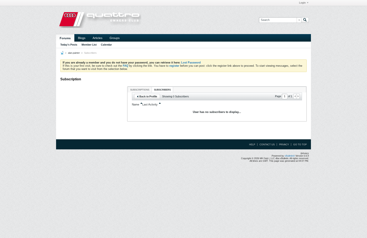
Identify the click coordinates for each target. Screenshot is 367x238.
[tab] (140, 89)
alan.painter (74, 53)
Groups (115, 38)
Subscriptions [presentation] (139, 89)
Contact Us (267, 144)
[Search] (305, 20)
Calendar (106, 44)
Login (302, 2)
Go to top (300, 144)
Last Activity (150, 104)
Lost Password (191, 62)
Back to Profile (148, 96)
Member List (89, 44)
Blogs (81, 38)
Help (252, 144)
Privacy (284, 144)
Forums (65, 38)
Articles (97, 38)
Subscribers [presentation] (162, 89)
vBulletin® (290, 155)
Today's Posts (68, 44)
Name (135, 104)
